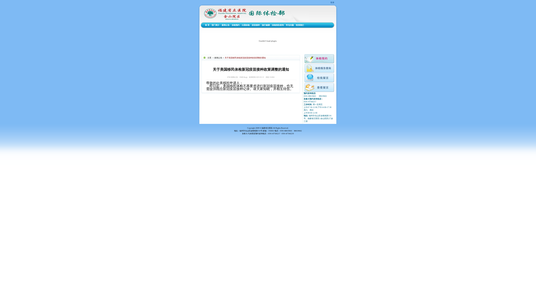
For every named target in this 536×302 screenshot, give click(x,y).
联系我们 (300, 25)
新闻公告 (226, 25)
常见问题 (290, 25)
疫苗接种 (256, 25)
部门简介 (216, 25)
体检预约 (236, 25)
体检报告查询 (278, 25)
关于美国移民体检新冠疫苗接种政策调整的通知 (245, 58)
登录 (332, 3)
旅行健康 (266, 25)
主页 (209, 58)
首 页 (207, 25)
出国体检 (246, 25)
